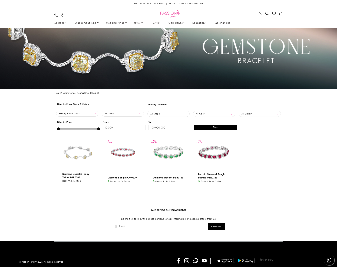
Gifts (156, 22)
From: (106, 122)
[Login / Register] (261, 14)
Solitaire (59, 22)
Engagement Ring (85, 22)
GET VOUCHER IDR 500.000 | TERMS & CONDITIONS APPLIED (168, 3)
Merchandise (222, 22)
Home (57, 93)
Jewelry (139, 22)
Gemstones (175, 22)
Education (199, 22)
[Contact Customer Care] (57, 15)
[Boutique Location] (63, 15)
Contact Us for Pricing (119, 181)
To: (149, 122)
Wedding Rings (115, 22)
